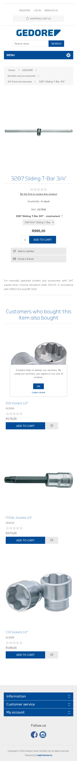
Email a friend (25, 258)
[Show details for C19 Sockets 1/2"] (38, 592)
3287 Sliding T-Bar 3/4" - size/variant (38, 216)
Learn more (38, 392)
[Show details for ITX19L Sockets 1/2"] (38, 478)
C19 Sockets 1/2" (17, 632)
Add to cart (42, 239)
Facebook (34, 734)
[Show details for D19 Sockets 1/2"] (38, 363)
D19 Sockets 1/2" (17, 403)
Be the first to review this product (38, 194)
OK (38, 386)
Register (24, 10)
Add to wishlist (26, 251)
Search (56, 43)
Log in (37, 10)
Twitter (42, 734)
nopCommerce (44, 755)
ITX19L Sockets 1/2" (19, 517)
